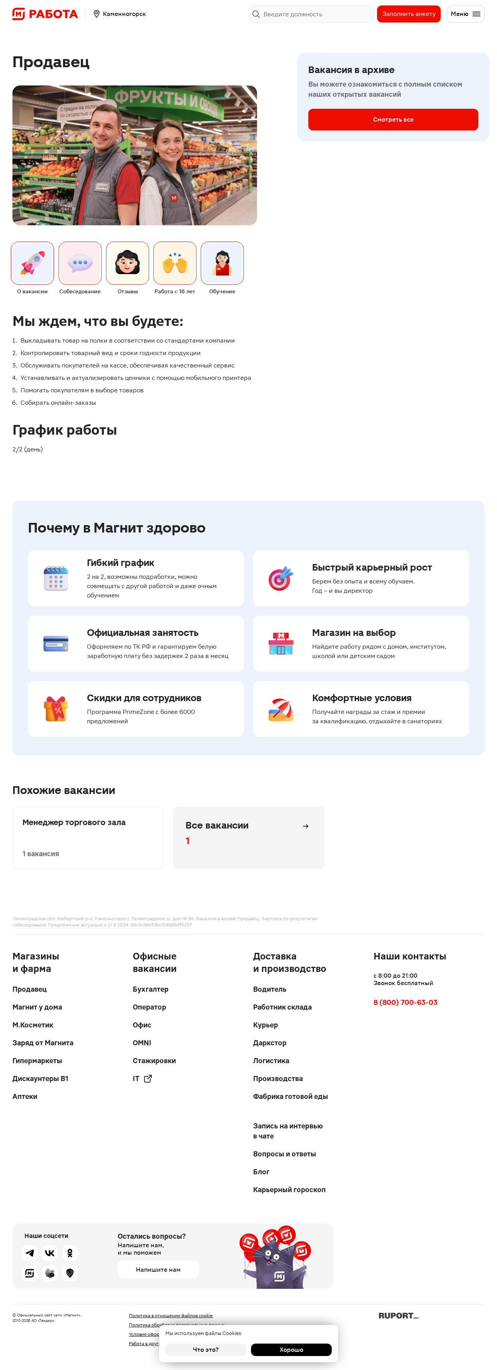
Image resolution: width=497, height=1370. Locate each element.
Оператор (149, 1007)
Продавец (29, 989)
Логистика (271, 1061)
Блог (261, 1172)
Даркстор (270, 1043)
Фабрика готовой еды (290, 1096)
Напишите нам (158, 1269)
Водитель (270, 989)
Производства (278, 1078)
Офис (142, 1025)
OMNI (142, 1043)
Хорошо (291, 1349)
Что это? (206, 1349)
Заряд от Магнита (42, 1043)
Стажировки (154, 1061)
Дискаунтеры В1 (40, 1078)
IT (136, 1078)
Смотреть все (393, 119)
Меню (460, 13)
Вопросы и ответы (284, 1154)
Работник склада (282, 1007)
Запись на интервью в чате (288, 1131)
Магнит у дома (37, 1007)
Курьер (265, 1025)
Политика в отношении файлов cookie (171, 1315)
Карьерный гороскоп (289, 1189)
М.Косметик (32, 1025)
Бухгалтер (151, 989)
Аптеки (24, 1096)
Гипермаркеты (37, 1061)
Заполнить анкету (409, 13)
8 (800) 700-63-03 (406, 1002)
